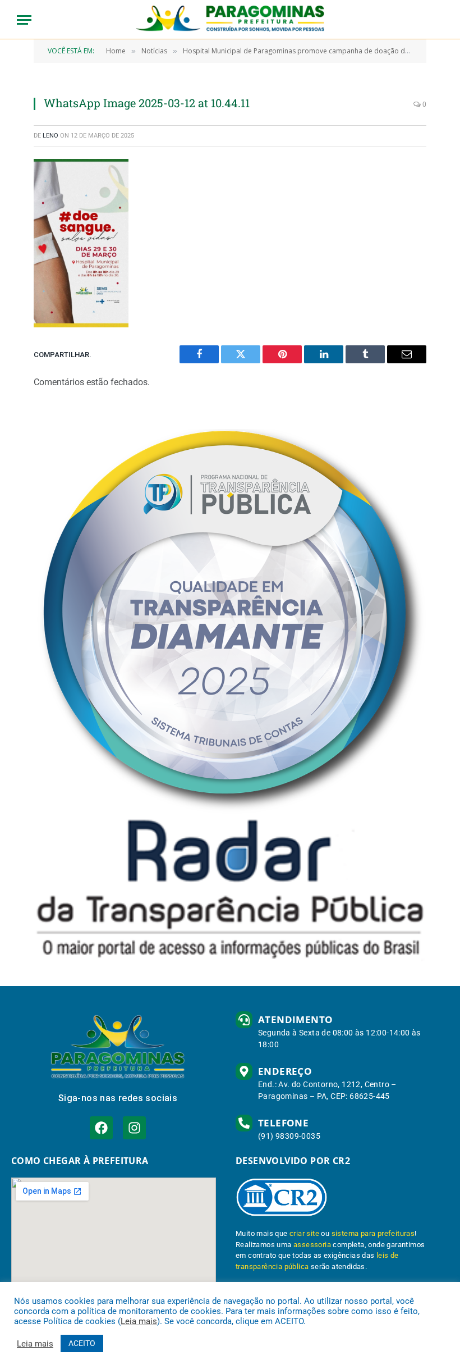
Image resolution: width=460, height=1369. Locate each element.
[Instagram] (134, 1127)
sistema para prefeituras (373, 1233)
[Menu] (24, 20)
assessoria (312, 1244)
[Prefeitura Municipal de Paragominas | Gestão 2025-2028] (230, 19)
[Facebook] (101, 1127)
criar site (304, 1233)
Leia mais (139, 1321)
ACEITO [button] (81, 1343)
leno (50, 135)
